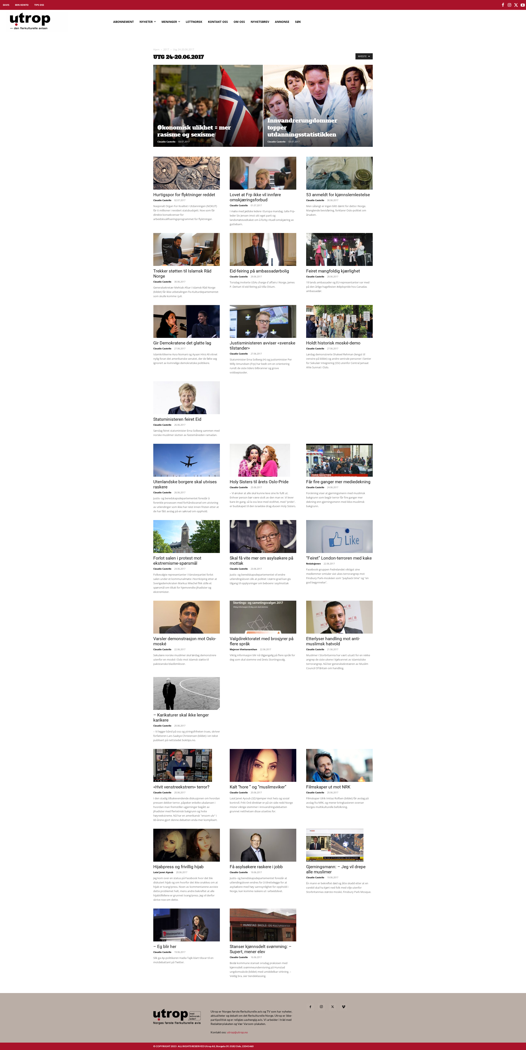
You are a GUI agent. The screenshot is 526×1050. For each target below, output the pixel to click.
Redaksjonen (313, 563)
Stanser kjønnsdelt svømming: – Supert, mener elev (261, 949)
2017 (166, 49)
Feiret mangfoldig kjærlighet (333, 271)
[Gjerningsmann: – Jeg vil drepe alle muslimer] (339, 845)
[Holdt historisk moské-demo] (339, 321)
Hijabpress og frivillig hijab (178, 866)
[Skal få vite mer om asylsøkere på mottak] (263, 536)
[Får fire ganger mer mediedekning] (339, 460)
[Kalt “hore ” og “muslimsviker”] (263, 765)
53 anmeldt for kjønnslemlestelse (338, 194)
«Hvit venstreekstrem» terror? (181, 787)
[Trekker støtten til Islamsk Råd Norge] (186, 249)
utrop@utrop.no (237, 1032)
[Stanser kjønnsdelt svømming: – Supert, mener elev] (263, 925)
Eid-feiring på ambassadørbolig (259, 271)
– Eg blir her (164, 946)
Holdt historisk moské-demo (333, 343)
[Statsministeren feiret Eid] (186, 397)
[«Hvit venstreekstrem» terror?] (186, 765)
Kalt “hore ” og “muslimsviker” (258, 787)
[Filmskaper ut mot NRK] (339, 765)
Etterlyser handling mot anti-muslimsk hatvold (333, 641)
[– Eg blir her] (186, 925)
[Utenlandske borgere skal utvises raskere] (186, 460)
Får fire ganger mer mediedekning (338, 481)
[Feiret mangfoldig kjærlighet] (339, 249)
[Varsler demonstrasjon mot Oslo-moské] (186, 617)
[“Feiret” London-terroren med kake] (339, 536)
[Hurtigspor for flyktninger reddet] (186, 173)
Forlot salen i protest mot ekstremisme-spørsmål (177, 561)
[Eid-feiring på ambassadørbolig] (263, 249)
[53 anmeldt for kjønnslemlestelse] (339, 173)
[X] (332, 1007)
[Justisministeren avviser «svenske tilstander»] (263, 321)
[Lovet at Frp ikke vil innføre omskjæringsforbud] (263, 173)
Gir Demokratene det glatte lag (182, 343)
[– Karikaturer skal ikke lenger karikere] (186, 693)
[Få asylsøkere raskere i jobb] (263, 845)
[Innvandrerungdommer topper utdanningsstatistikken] (318, 112)
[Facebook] (310, 1007)
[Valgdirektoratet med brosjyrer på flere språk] (263, 617)
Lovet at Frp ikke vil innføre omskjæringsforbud (255, 197)
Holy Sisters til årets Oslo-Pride (259, 481)
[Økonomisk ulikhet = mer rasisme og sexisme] (208, 112)
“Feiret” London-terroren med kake (339, 558)
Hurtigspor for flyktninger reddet (184, 194)
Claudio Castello (166, 141)
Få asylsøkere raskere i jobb (256, 866)
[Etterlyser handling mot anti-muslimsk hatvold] (339, 617)
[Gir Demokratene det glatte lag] (186, 321)
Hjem (156, 49)
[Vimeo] (343, 1007)
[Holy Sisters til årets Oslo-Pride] (263, 460)
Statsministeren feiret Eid (177, 419)
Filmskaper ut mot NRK (328, 787)
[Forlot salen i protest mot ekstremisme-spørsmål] (186, 536)
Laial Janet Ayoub (163, 872)
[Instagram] (321, 1007)
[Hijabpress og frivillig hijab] (186, 845)
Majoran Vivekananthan (243, 649)
